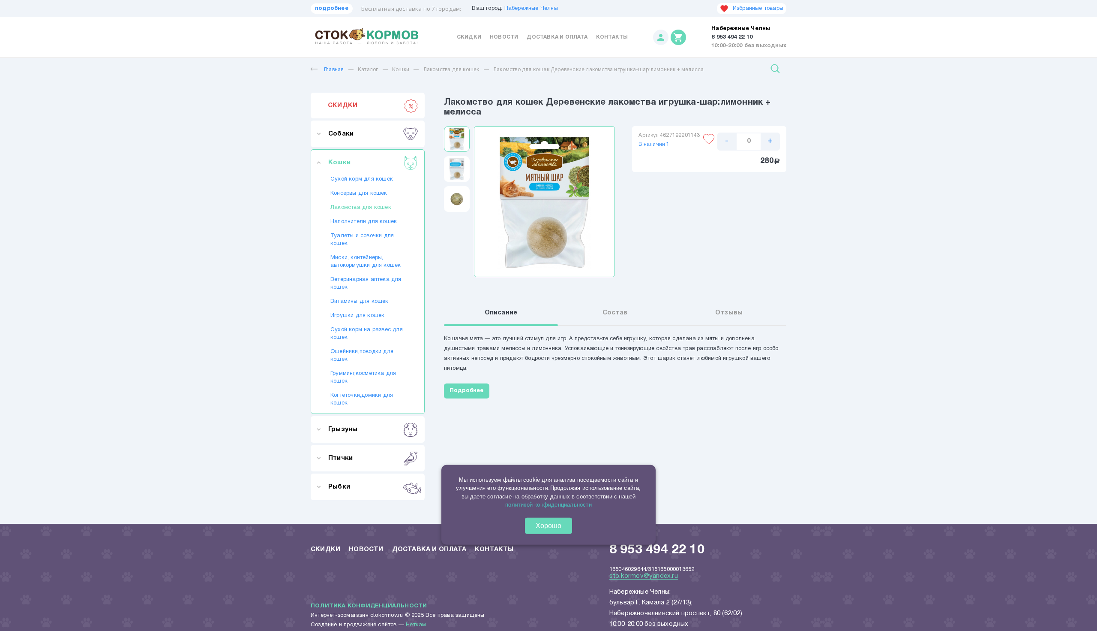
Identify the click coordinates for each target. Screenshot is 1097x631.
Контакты (612, 37)
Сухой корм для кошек (361, 179)
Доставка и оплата (557, 37)
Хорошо (548, 525)
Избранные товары (758, 8)
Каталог (368, 69)
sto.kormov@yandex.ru (643, 576)
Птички (340, 458)
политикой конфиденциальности (548, 504)
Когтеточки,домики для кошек (361, 399)
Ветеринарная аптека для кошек (366, 283)
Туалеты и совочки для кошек (362, 239)
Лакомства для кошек (451, 69)
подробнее (331, 8)
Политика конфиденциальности (369, 606)
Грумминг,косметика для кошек (363, 377)
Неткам (416, 625)
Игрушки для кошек (357, 315)
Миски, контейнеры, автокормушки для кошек (365, 261)
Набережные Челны (531, 8)
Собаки (341, 134)
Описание (501, 313)
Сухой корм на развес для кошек (366, 333)
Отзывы (729, 313)
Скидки (469, 37)
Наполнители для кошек (363, 221)
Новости (504, 37)
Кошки (400, 69)
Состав (614, 313)
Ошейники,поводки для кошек (361, 355)
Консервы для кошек (358, 193)
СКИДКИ (342, 106)
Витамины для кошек (359, 301)
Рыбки (339, 487)
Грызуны (342, 429)
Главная (334, 69)
